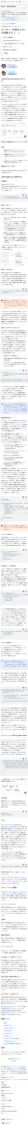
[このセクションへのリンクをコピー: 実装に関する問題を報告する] (21, 977)
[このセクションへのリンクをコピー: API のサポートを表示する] (19, 994)
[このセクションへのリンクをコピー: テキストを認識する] (12, 643)
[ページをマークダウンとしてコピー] (19, 33)
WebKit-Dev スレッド (9, 1041)
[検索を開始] (17, 2)
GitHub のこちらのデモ (20, 877)
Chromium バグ (8, 1033)
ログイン (24, 1)
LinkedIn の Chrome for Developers (9, 1111)
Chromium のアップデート (7, 1093)
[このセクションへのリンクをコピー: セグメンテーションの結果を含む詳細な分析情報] (2, 737)
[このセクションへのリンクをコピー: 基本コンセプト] (12, 205)
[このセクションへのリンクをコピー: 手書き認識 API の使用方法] (23, 177)
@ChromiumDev (5, 1012)
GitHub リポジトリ (19, 968)
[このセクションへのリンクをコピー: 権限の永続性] (11, 935)
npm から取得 (11, 883)
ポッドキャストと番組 (6, 1100)
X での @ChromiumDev (6, 1106)
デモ (25, 429)
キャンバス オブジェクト (16, 425)
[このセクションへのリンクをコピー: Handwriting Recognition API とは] (4, 81)
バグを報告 (3, 1084)
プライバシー (10, 1119)
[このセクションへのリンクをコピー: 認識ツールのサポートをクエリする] (21, 328)
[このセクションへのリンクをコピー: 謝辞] (6, 1048)
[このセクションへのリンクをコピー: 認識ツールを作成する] (14, 270)
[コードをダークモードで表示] (23, 195)
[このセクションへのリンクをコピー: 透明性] (6, 920)
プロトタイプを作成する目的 (11, 1038)
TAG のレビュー (8, 1036)
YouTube (3, 1108)
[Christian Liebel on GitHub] (10, 67)
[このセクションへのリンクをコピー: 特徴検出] (8, 181)
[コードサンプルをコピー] (26, 195)
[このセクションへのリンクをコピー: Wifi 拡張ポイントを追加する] (17, 566)
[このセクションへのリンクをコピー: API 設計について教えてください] (23, 957)
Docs (3, 6)
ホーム (2, 23)
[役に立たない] (18, 26)
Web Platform (11, 6)
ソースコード (17, 879)
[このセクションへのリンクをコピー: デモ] (6, 821)
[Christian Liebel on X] (8, 67)
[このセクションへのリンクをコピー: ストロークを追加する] (14, 534)
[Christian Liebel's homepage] (16, 67)
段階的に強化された (15, 827)
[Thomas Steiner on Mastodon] (12, 74)
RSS (2, 1113)
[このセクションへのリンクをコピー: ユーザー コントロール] (17, 904)
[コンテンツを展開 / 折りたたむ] (13, 38)
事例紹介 (3, 1095)
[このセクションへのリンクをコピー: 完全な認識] (8, 798)
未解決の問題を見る (5, 1087)
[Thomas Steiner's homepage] (16, 74)
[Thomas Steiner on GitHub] (8, 74)
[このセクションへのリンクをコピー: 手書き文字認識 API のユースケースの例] (2, 144)
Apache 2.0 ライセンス (15, 1069)
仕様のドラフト (8, 1025)
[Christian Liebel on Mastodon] (12, 67)
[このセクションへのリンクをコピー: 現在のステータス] (16, 166)
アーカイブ (3, 1098)
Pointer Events (13, 472)
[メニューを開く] (2, 1)
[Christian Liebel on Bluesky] (14, 67)
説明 (5, 1023)
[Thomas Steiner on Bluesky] (14, 74)
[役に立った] (16, 26)
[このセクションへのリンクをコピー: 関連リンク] (11, 1019)
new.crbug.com (5, 984)
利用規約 (3, 1119)
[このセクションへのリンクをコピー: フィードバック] (14, 947)
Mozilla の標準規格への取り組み (12, 1043)
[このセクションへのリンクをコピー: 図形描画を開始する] (12, 418)
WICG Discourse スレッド (8, 1006)
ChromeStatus (8, 1030)
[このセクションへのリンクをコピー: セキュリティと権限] (18, 888)
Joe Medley (16, 1052)
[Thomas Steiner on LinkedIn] (10, 74)
